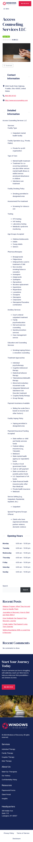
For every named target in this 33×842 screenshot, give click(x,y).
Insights (5, 799)
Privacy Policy (9, 833)
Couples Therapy (8, 757)
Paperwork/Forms (8, 790)
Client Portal (6, 794)
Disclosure (16, 839)
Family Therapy (7, 753)
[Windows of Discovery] (9, 3)
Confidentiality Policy (9, 780)
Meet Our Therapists (9, 772)
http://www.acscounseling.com (16, 100)
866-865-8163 (25, 3)
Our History (6, 776)
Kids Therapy (7, 761)
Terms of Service (23, 833)
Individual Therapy (8, 749)
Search (5, 586)
